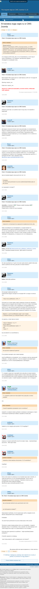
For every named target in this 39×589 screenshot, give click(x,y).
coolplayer (10, 435)
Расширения (12, 14)
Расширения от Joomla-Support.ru (17, 17)
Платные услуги (32, 14)
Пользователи (22, 14)
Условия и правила (34, 566)
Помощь (36, 564)
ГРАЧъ (9, 492)
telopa (9, 473)
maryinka (10, 166)
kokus (9, 217)
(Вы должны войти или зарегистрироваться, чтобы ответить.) (24, 549)
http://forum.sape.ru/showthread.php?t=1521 (13, 157)
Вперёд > (15, 29)
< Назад (3, 29)
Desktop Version (12, 564)
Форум (4, 14)
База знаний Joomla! (7, 19)
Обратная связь (29, 564)
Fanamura (10, 100)
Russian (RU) (4, 564)
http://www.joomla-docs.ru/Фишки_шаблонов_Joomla (23, 248)
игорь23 (9, 68)
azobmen (10, 422)
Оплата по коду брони (22, 556)
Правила (31, 17)
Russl (9, 34)
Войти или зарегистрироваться (18, 1)
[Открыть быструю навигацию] (37, 560)
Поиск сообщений (6, 17)
